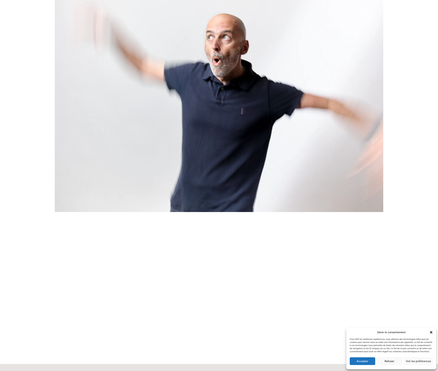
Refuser (389, 361)
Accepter (362, 361)
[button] (431, 332)
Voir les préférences (418, 361)
